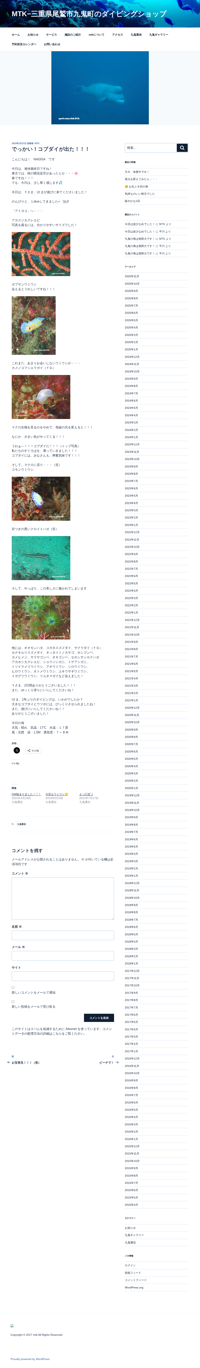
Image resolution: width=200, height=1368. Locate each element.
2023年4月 (131, 503)
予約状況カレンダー (24, 44)
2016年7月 (131, 1095)
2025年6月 (131, 312)
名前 (17, 926)
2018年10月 (132, 897)
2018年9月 (131, 905)
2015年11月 (132, 1153)
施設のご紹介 (73, 34)
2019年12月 (132, 795)
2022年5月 (131, 583)
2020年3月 (131, 773)
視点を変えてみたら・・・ (141, 179)
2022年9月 (131, 554)
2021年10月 (132, 634)
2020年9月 (131, 729)
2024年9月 (131, 378)
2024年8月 (131, 386)
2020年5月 (131, 758)
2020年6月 (131, 751)
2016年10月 (132, 1073)
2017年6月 (131, 1014)
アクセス (117, 34)
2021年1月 (131, 700)
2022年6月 (131, 576)
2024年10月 (132, 371)
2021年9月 (131, 641)
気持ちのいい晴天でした (140, 193)
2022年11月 (132, 539)
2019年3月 (131, 861)
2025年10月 (132, 283)
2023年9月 (131, 466)
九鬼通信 (136, 34)
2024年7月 (131, 393)
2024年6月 (131, 400)
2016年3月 (131, 1124)
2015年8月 (131, 1175)
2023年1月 (131, 525)
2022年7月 (131, 568)
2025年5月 (131, 320)
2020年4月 (131, 766)
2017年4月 (131, 1029)
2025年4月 (131, 327)
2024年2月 (131, 429)
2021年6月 (131, 663)
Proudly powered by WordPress (30, 1359)
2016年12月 (132, 1058)
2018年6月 (131, 926)
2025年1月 (131, 349)
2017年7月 (131, 1007)
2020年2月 (131, 780)
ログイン (130, 1265)
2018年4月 (131, 941)
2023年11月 (132, 451)
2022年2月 (131, 605)
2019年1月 (131, 875)
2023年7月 (131, 481)
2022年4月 (131, 590)
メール (18, 947)
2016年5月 (131, 1109)
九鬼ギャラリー (158, 34)
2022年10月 (132, 546)
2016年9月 (131, 1080)
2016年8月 (131, 1087)
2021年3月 (131, 685)
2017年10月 (132, 985)
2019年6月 (131, 839)
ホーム (16, 34)
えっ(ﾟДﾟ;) (86, 794)
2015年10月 (132, 1161)
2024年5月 (131, 407)
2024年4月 (131, 415)
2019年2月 (131, 868)
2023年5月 (131, 495)
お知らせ (33, 34)
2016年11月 (132, 1065)
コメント (20, 873)
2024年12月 (132, 356)
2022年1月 (131, 612)
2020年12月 (132, 707)
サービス (51, 34)
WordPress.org (134, 1287)
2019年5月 (131, 846)
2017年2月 (131, 1043)
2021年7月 (131, 656)
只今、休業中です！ (137, 171)
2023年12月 (132, 444)
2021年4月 (131, 678)
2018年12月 (132, 883)
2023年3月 (131, 510)
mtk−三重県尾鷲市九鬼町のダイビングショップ (89, 14)
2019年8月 (131, 824)
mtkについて (96, 34)
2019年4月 (131, 853)
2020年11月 (132, 715)
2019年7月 (131, 831)
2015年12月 (132, 1146)
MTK (37, 143)
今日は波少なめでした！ (140, 224)
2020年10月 (132, 722)
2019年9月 (131, 817)
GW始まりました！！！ (26, 794)
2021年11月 (132, 627)
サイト (16, 967)
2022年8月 (131, 561)
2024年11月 (132, 364)
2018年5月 (131, 934)
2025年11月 (132, 276)
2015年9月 (131, 1168)
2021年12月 (132, 620)
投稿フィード (133, 1272)
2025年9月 (131, 290)
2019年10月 (132, 810)
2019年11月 (132, 802)
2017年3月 (131, 1036)
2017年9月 (131, 992)
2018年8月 (131, 912)
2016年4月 (131, 1117)
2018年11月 (132, 890)
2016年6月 (131, 1102)
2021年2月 (131, 693)
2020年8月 (131, 736)
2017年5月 (131, 1022)
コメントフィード (136, 1280)
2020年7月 (131, 744)
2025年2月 (131, 342)
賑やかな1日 (132, 201)
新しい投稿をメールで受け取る (33, 1006)
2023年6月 (131, 488)
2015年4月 (131, 1204)
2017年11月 (132, 978)
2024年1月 (131, 437)
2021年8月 (131, 649)
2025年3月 (131, 334)
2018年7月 (131, 919)
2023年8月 (131, 473)
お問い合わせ (52, 44)
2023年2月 (131, 517)
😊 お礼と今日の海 (136, 186)
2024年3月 (131, 422)
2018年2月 (131, 956)
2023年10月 (132, 459)
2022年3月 (131, 598)
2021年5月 (131, 671)
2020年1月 (131, 788)
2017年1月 (131, 1051)
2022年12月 (132, 532)
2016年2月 (131, 1131)
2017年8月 (131, 1000)
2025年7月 (131, 305)
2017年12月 (132, 970)
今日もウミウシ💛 (57, 794)
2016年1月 (131, 1139)
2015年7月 (131, 1182)
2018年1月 (131, 963)
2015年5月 (131, 1197)
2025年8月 (131, 298)
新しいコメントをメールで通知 (33, 992)
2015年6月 (131, 1190)
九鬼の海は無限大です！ (140, 238)
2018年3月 (131, 948)
